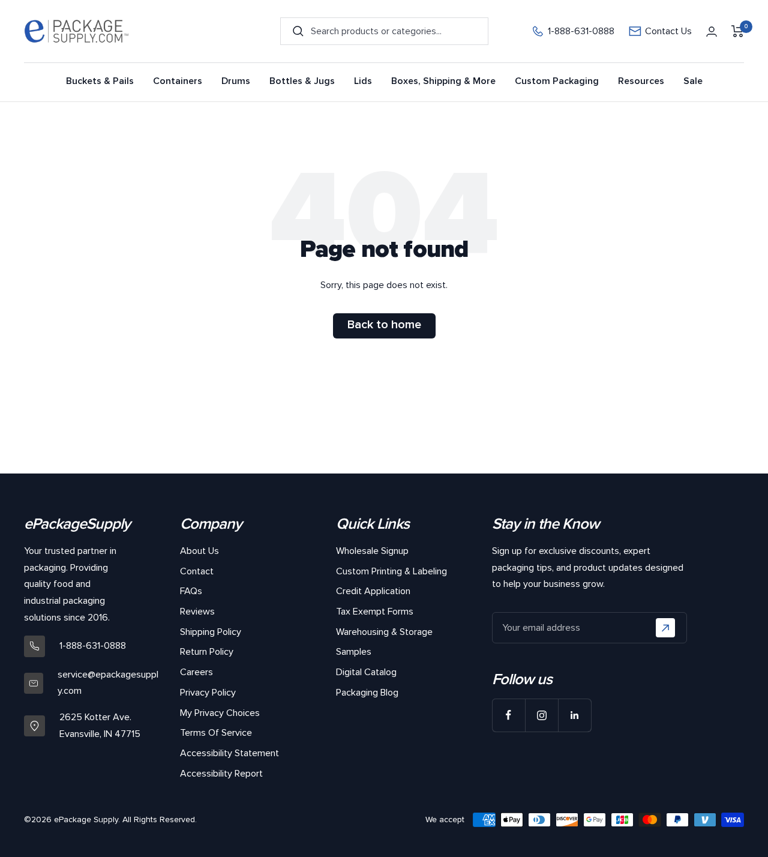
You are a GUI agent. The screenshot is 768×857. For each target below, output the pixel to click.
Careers (196, 672)
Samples (353, 652)
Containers (177, 81)
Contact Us (668, 31)
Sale (693, 81)
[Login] (711, 31)
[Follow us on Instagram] (541, 715)
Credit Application (373, 591)
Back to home (384, 324)
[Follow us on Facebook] (508, 715)
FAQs (191, 591)
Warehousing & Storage (384, 632)
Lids (363, 81)
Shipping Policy (210, 632)
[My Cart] (737, 31)
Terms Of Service (216, 733)
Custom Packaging (557, 81)
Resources (641, 81)
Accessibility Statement (229, 753)
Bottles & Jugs (302, 81)
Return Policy (206, 652)
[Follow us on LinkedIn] (574, 715)
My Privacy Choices (220, 713)
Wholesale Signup (372, 551)
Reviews (197, 612)
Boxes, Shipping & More (443, 81)
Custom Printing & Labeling (391, 571)
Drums (235, 81)
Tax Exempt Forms (374, 612)
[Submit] (665, 627)
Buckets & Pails (100, 81)
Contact (197, 571)
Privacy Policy (208, 693)
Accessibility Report (221, 774)
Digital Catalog (366, 672)
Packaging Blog (367, 693)
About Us (199, 551)
